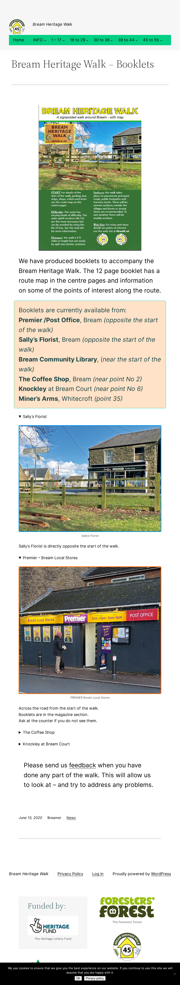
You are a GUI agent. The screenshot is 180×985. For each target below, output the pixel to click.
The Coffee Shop (39, 732)
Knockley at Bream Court (46, 744)
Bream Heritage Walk (52, 24)
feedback (82, 765)
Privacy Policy (70, 873)
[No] (174, 974)
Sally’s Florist (35, 416)
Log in (98, 873)
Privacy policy (95, 978)
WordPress (161, 873)
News (71, 817)
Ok (78, 978)
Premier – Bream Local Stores (50, 557)
